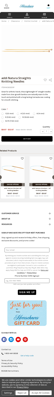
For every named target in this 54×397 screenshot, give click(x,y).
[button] (27, 313)
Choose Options (13, 184)
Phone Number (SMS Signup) (27, 276)
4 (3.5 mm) (25, 113)
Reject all (22, 392)
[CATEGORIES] (9, 15)
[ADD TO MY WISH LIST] (22, 158)
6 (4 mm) (40, 113)
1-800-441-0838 (11, 354)
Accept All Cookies (41, 392)
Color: (4, 109)
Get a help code (27, 356)
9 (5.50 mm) (10, 117)
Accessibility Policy (9, 366)
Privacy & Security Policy (12, 363)
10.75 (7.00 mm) (11, 121)
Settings (8, 392)
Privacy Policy (31, 273)
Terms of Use (6, 360)
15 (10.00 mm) (28, 117)
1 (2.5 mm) (9, 113)
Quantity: (46, 126)
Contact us (6, 349)
